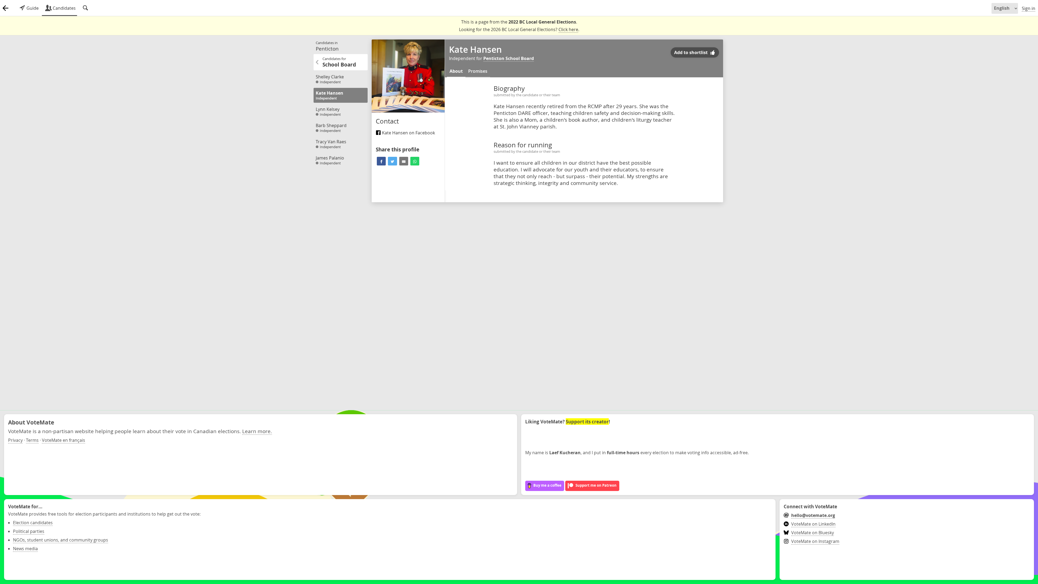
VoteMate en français (63, 440)
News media (25, 549)
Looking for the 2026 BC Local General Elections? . (519, 29)
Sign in (1028, 8)
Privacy (15, 440)
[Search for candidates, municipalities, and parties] (85, 8)
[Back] (5, 8)
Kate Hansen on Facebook (408, 133)
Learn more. (257, 431)
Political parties (28, 531)
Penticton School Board (508, 58)
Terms (32, 440)
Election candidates (33, 523)
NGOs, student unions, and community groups (60, 540)
